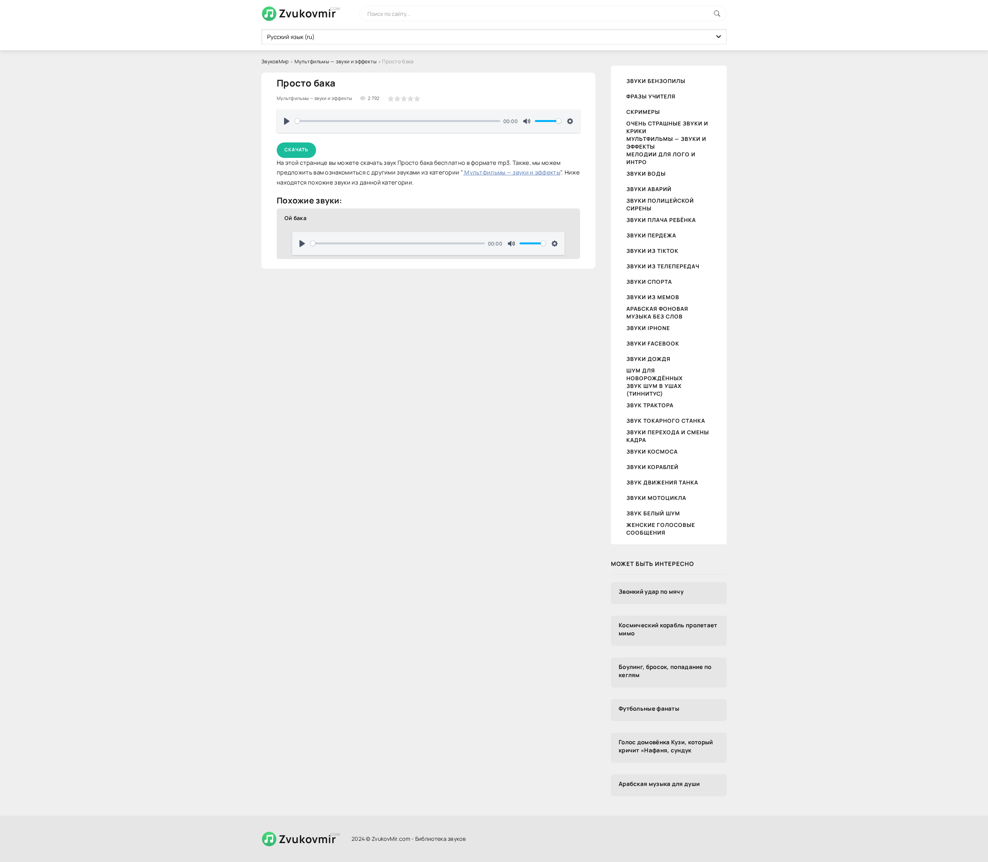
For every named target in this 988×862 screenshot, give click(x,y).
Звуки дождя (648, 358)
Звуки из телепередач (662, 266)
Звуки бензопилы (655, 81)
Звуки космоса (652, 451)
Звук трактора (649, 405)
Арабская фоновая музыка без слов (657, 312)
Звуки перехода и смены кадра (667, 436)
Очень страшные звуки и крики (667, 127)
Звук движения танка (662, 482)
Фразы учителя (650, 96)
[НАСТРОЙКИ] (570, 121)
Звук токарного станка (665, 420)
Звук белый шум (653, 513)
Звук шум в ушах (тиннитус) (654, 389)
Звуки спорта (649, 281)
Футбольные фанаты (649, 709)
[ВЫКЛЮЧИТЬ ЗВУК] (527, 121)
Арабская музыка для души (659, 784)
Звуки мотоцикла (656, 497)
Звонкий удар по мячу (651, 592)
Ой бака (295, 218)
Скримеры (643, 111)
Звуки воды (646, 173)
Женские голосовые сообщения (660, 528)
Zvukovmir (307, 13)
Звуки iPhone (648, 328)
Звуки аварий (649, 189)
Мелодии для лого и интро (660, 158)
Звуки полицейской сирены (660, 204)
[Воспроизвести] (287, 121)
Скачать (296, 149)
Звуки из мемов (652, 297)
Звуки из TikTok (652, 250)
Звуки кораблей (652, 467)
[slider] (397, 121)
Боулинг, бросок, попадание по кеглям (665, 671)
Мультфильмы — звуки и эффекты (335, 61)
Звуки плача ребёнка (661, 220)
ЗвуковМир (275, 61)
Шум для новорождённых (654, 374)
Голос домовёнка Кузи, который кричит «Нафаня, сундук (666, 746)
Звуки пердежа (651, 235)
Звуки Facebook (652, 343)
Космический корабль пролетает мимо (668, 629)
